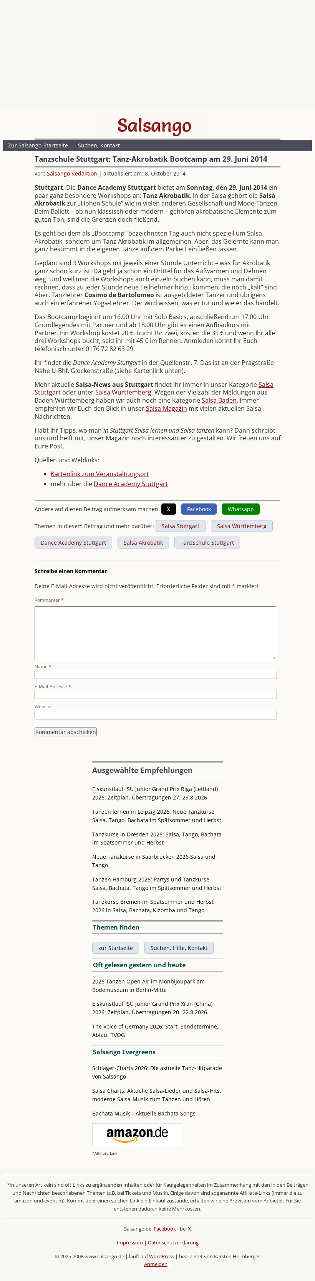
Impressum (130, 1242)
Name (43, 666)
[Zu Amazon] (137, 1144)
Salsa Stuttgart (180, 526)
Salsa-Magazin (166, 408)
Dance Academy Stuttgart (131, 484)
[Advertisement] (157, 56)
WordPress (161, 1256)
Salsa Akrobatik (143, 542)
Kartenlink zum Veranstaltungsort (100, 474)
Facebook (165, 1228)
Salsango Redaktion (72, 173)
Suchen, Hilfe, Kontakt (179, 948)
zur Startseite (115, 948)
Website (43, 706)
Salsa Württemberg (123, 392)
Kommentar (49, 600)
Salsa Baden (219, 400)
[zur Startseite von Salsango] (154, 125)
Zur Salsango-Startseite (38, 145)
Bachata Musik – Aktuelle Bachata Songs (144, 1113)
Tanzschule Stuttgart (207, 542)
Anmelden (155, 1264)
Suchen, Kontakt (99, 145)
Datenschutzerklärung (173, 1242)
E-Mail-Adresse (53, 686)
